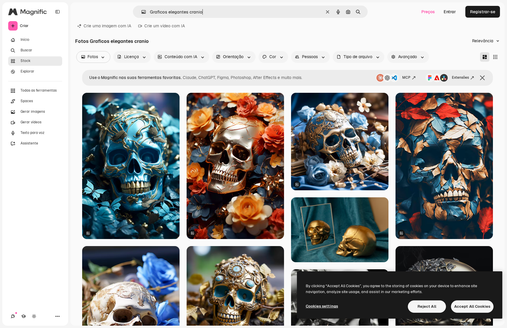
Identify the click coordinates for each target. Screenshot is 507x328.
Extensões (460, 77)
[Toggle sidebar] (57, 11)
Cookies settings (322, 306)
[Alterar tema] (34, 316)
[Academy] (23, 316)
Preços (428, 11)
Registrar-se (482, 11)
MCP (406, 77)
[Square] (495, 57)
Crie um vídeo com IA (164, 25)
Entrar (450, 11)
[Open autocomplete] (141, 12)
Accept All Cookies (472, 306)
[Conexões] (13, 316)
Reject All (427, 306)
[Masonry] (484, 57)
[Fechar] (482, 77)
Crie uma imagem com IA (107, 25)
